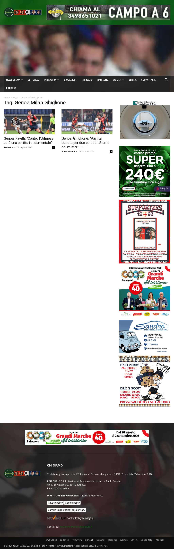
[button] (166, 80)
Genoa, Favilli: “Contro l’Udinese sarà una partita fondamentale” (29, 140)
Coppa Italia (148, 79)
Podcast (11, 88)
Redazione (9, 147)
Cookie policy (72, 502)
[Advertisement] (87, 50)
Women (117, 79)
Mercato (87, 79)
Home (7, 97)
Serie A (132, 79)
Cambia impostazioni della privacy (66, 509)
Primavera (50, 79)
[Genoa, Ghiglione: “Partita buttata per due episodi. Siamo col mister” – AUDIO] (87, 121)
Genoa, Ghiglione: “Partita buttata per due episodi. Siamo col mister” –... (85, 142)
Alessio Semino (69, 151)
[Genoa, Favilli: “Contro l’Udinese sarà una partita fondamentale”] (29, 121)
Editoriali (34, 79)
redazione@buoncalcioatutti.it (76, 526)
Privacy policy (55, 502)
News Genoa (13, 79)
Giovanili (69, 79)
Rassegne (102, 79)
